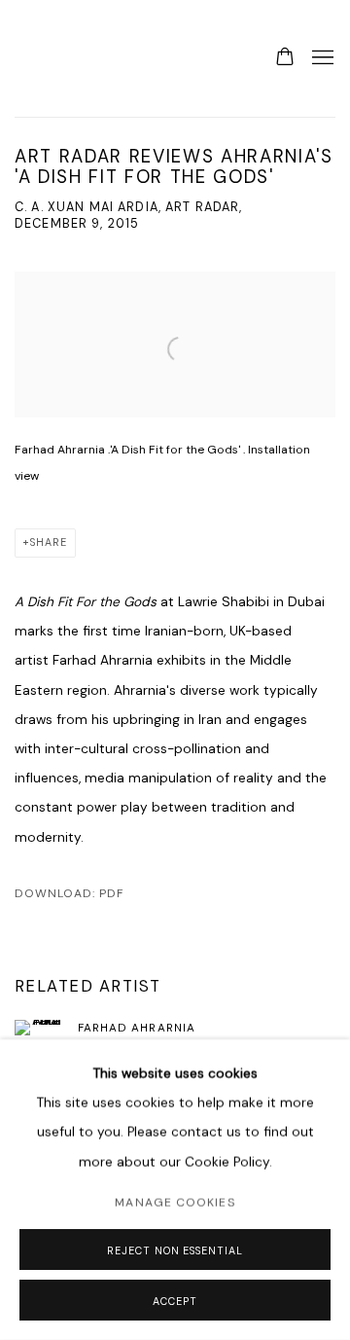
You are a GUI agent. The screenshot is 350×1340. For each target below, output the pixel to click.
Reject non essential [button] (175, 1250)
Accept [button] (175, 1301)
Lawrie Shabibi (53, 58)
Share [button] (48, 542)
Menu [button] (320, 58)
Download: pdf (69, 893)
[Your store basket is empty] (285, 58)
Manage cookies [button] (174, 1203)
